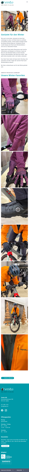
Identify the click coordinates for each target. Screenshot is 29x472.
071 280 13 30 (4, 404)
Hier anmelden (5, 445)
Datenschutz (19, 470)
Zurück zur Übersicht (8, 377)
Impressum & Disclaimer (6, 470)
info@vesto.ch (4, 406)
